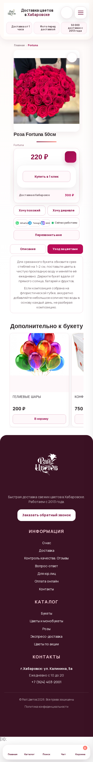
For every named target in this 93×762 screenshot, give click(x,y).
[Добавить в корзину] (70, 157)
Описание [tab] (28, 249)
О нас (46, 543)
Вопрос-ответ (46, 566)
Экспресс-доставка (46, 636)
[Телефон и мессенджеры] (67, 12)
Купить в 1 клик (46, 176)
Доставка (46, 550)
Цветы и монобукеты (46, 621)
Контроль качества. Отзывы (46, 558)
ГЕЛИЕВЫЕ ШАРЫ (27, 397)
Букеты (46, 613)
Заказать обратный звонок (46, 515)
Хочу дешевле (63, 210)
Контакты (46, 589)
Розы (46, 629)
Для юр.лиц (46, 573)
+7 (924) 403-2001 (46, 682)
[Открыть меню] (80, 12)
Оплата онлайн (47, 581)
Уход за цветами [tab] (65, 249)
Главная (19, 45)
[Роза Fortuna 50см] (46, 91)
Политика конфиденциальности (46, 707)
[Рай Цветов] (11, 13)
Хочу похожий (29, 210)
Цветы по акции (46, 644)
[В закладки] (72, 57)
